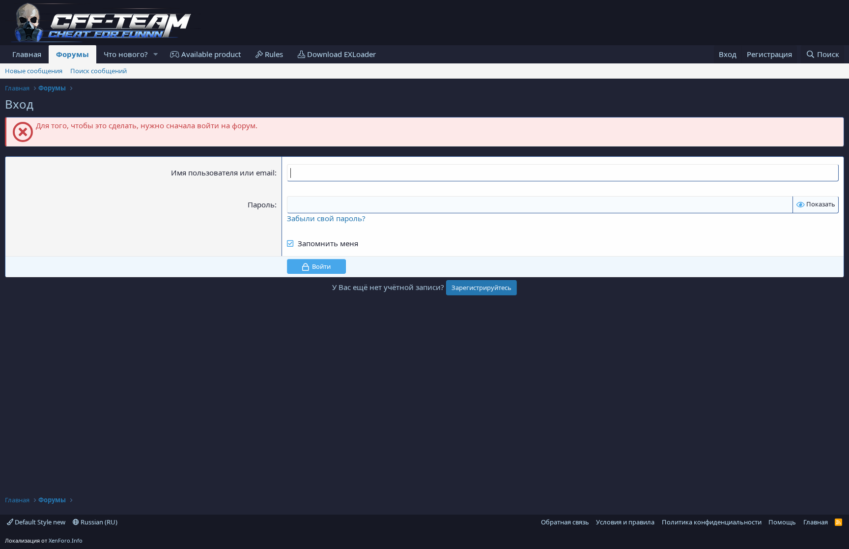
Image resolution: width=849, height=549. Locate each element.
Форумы (72, 54)
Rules (273, 54)
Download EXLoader (340, 54)
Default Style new (39, 522)
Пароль (261, 204)
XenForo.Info (66, 540)
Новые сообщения (33, 70)
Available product (210, 54)
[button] (156, 54)
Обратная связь (565, 522)
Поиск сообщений (98, 70)
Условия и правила (625, 522)
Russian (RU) (98, 522)
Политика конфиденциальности (712, 522)
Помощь (782, 522)
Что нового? (126, 54)
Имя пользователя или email (223, 172)
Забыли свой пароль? (326, 218)
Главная (26, 54)
